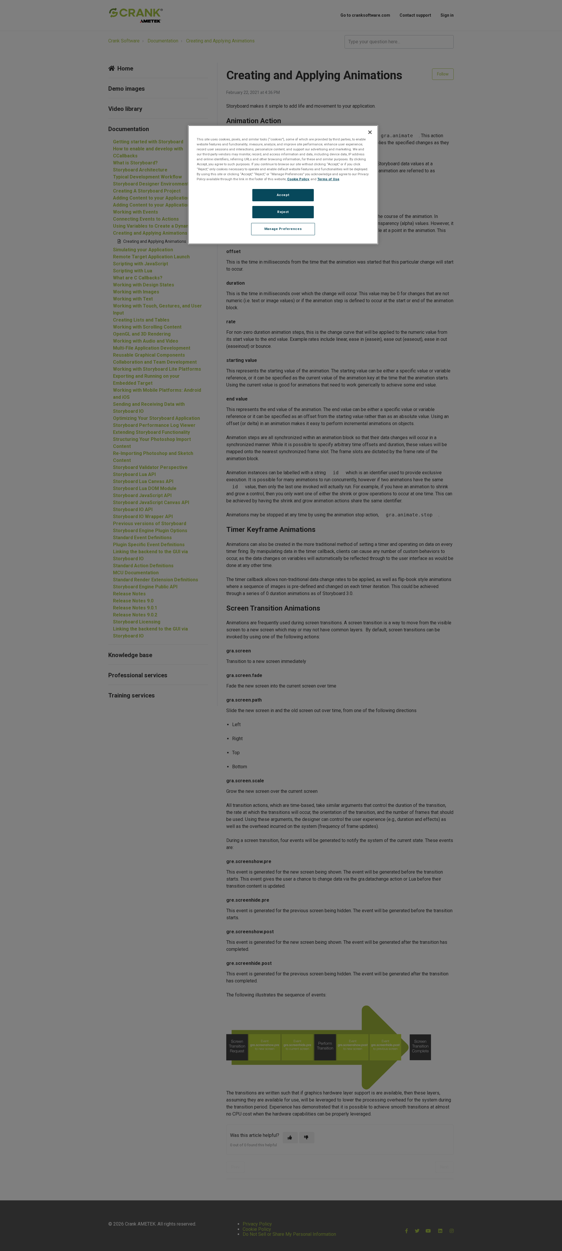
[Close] (370, 132)
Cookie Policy (298, 179)
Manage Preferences (283, 229)
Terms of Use (328, 179)
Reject (283, 212)
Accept (283, 195)
